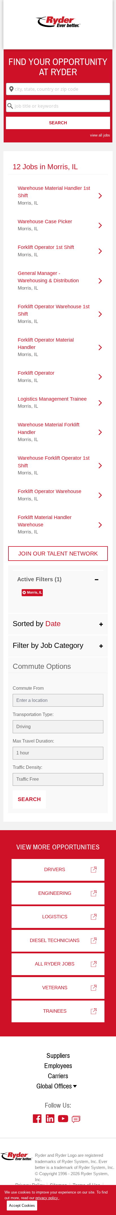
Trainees (54, 1011)
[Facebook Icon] (38, 1119)
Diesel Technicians (54, 940)
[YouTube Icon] (64, 1119)
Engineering (54, 893)
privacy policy (47, 1198)
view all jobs (100, 135)
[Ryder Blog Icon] (77, 1119)
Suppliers (58, 1056)
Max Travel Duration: (33, 741)
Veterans (54, 987)
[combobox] (58, 89)
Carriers (58, 1076)
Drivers (54, 869)
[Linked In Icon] (51, 1119)
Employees (58, 1066)
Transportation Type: (33, 714)
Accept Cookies (22, 1205)
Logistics (54, 916)
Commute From (28, 688)
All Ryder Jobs (54, 964)
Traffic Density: (27, 767)
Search (58, 122)
